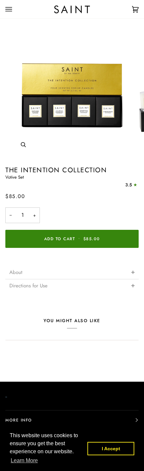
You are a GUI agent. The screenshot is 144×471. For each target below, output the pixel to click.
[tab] (72, 272)
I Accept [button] (111, 448)
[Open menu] (15, 9)
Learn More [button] (24, 460)
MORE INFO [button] (18, 420)
